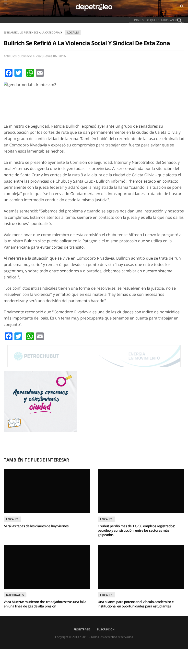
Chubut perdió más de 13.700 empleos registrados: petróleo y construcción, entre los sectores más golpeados (136, 530)
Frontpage (82, 629)
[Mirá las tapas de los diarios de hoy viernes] (47, 491)
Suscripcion (106, 629)
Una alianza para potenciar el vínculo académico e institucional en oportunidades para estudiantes (136, 604)
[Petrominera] (94, 356)
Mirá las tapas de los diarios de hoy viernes (36, 526)
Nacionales (15, 595)
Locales (73, 32)
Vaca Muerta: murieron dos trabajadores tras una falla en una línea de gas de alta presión (45, 604)
